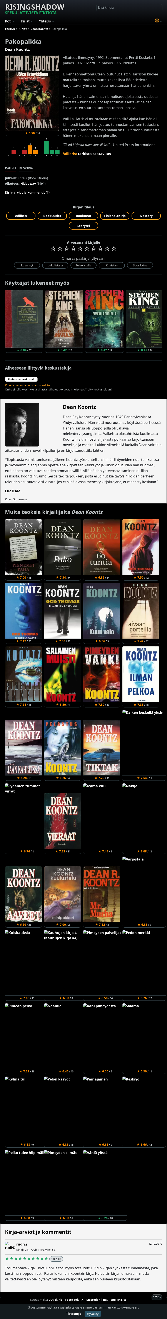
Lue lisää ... (15, 491)
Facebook (72, 1300)
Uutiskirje (55, 1300)
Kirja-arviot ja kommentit (38, 1231)
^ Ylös (157, 1297)
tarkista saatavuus (94, 153)
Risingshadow (34, 8)
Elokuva (26, 168)
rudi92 (21, 1244)
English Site (119, 1300)
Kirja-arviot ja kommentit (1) (27, 192)
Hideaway (28, 183)
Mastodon (93, 1300)
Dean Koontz (17, 49)
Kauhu (10, 168)
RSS (105, 1300)
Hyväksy (93, 1314)
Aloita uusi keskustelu (21, 379)
